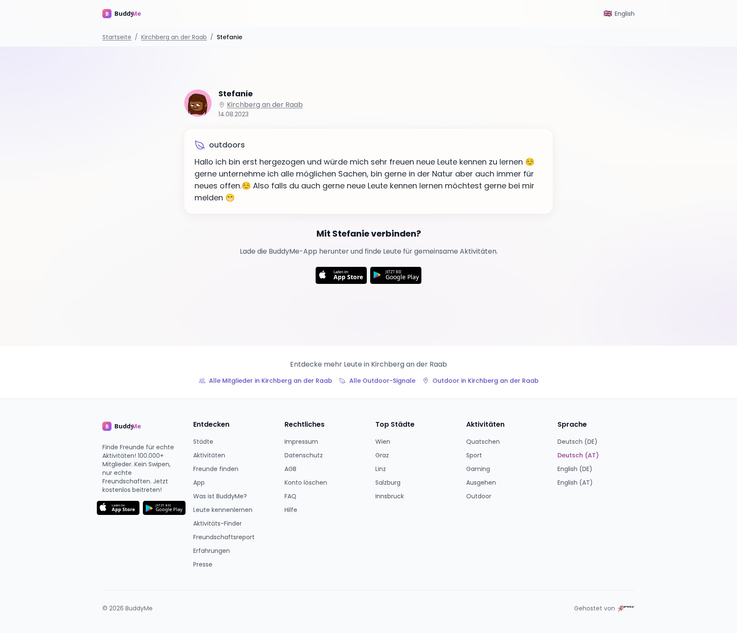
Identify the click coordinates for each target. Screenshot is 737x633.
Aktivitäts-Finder (217, 523)
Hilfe (290, 510)
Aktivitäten (209, 455)
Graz (382, 455)
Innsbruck (389, 496)
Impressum (301, 441)
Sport (474, 455)
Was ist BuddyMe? (220, 496)
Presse (202, 564)
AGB (290, 469)
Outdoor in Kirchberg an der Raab (485, 380)
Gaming (478, 469)
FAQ (290, 496)
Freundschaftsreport (224, 537)
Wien (382, 441)
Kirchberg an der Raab (174, 37)
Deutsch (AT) (578, 455)
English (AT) (575, 482)
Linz (380, 469)
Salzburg (387, 482)
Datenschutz (303, 455)
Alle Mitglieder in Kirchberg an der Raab (270, 380)
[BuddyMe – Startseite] (128, 13)
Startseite (116, 37)
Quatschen (483, 441)
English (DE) (574, 469)
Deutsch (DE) (577, 441)
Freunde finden (215, 469)
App (199, 482)
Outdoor (478, 496)
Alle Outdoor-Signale (382, 380)
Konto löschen (305, 482)
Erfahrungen (211, 550)
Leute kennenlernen (222, 510)
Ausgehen (481, 482)
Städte (203, 441)
